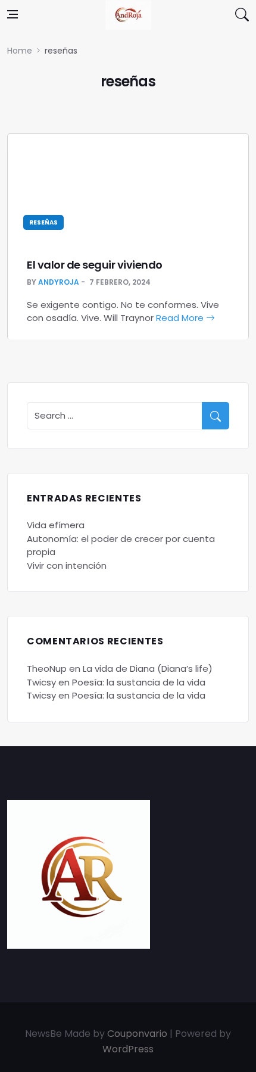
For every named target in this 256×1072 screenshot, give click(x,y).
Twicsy (41, 682)
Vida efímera (56, 525)
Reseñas (43, 222)
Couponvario (137, 1033)
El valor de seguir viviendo (95, 264)
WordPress (128, 1049)
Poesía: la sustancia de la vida (138, 682)
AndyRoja (58, 282)
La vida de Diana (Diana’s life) (148, 668)
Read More (181, 317)
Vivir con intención (67, 565)
